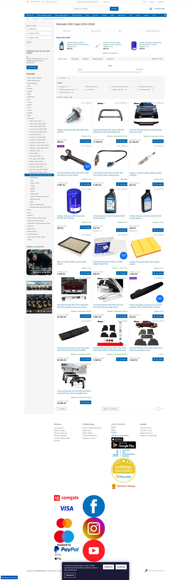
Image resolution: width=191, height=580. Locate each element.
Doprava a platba (59, 430)
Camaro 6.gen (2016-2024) (38, 129)
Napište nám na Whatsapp (148, 435)
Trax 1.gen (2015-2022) (37, 159)
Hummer (30, 215)
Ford (28, 107)
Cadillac (29, 113)
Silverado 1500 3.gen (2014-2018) (40, 175)
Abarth (29, 105)
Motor (32, 202)
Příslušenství (34, 177)
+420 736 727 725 (146, 430)
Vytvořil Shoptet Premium (157, 570)
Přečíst (113, 431)
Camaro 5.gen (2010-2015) (38, 132)
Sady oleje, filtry (35, 199)
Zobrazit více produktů (109, 53)
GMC (29, 115)
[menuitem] (29, 15)
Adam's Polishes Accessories (39, 196)
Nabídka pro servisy (89, 438)
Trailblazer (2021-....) (36, 150)
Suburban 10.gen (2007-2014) (39, 148)
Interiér (32, 191)
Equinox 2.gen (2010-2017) (38, 164)
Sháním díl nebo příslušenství (88, 2)
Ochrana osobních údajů (62, 438)
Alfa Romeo (31, 97)
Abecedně (110, 59)
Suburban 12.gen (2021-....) (38, 142)
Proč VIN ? (106, 2)
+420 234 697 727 (146, 428)
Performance (34, 194)
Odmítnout (108, 567)
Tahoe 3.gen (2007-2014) (37, 126)
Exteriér (32, 188)
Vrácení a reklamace (60, 433)
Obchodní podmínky (60, 435)
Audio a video (34, 183)
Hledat (114, 9)
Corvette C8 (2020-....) (36, 134)
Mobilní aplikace (88, 433)
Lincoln (29, 110)
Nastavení (70, 575)
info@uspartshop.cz (146, 433)
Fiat (28, 99)
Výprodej (30, 226)
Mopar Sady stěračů (33, 80)
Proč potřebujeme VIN (90, 435)
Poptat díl (32, 67)
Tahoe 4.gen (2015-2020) (37, 124)
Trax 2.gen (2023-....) (36, 156)
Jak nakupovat (58, 428)
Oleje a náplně (32, 231)
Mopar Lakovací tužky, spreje (36, 218)
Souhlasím (121, 567)
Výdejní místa (87, 430)
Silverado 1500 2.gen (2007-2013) (40, 207)
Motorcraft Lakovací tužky (35, 220)
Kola (31, 180)
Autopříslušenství (32, 234)
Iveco (29, 212)
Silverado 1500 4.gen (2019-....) (39, 172)
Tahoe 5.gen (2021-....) (36, 121)
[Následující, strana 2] (158, 409)
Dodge (29, 91)
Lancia (29, 102)
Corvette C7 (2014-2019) (37, 137)
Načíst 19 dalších (110, 409)
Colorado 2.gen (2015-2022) (38, 169)
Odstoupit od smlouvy (9, 577)
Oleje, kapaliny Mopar (34, 78)
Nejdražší (86, 59)
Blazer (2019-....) (34, 153)
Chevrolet (30, 118)
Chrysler (30, 88)
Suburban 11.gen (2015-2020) (39, 145)
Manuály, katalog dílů (36, 204)
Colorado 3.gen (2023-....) (37, 167)
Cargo (32, 185)
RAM (29, 94)
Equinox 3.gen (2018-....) (37, 161)
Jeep (29, 86)
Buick (29, 210)
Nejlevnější (74, 59)
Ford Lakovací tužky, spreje (36, 237)
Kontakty (57, 440)
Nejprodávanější (98, 59)
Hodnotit (114, 432)
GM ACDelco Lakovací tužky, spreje (38, 223)
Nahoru (62, 409)
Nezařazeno (31, 229)
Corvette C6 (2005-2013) (37, 140)
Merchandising (32, 83)
